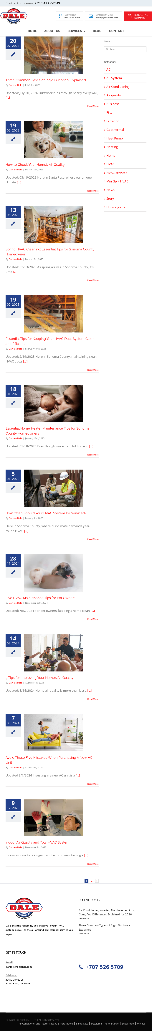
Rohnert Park (112, 1023)
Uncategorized (116, 207)
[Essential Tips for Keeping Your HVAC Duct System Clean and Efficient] (53, 314)
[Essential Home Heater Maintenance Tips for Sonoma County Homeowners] (53, 403)
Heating (112, 147)
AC (108, 69)
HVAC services (116, 173)
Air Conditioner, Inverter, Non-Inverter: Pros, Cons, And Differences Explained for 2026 (107, 912)
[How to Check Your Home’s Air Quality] (53, 140)
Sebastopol (128, 1023)
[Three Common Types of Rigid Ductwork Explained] (53, 55)
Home (110, 155)
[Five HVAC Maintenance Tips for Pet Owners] (53, 573)
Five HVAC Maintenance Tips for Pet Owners (40, 598)
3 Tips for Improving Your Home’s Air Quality (39, 678)
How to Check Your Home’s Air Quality (35, 165)
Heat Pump (114, 138)
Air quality (113, 95)
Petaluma (96, 1023)
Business (112, 104)
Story (110, 198)
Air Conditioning (117, 86)
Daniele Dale (15, 85)
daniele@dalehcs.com (19, 966)
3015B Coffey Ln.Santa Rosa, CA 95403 (18, 981)
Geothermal (115, 129)
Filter (110, 112)
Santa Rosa (82, 1023)
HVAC (110, 164)
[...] (8, 97)
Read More (93, 106)
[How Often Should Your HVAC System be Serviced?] (53, 488)
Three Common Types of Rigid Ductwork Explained (46, 80)
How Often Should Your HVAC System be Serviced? (46, 513)
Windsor (141, 1023)
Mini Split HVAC (117, 181)
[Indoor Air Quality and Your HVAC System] (53, 817)
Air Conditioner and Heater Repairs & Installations (46, 1023)
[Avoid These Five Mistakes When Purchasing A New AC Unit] (53, 732)
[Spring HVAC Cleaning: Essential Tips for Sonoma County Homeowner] (53, 224)
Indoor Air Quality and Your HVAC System (38, 842)
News (110, 190)
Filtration (112, 121)
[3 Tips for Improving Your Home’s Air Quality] (53, 652)
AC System (114, 78)
